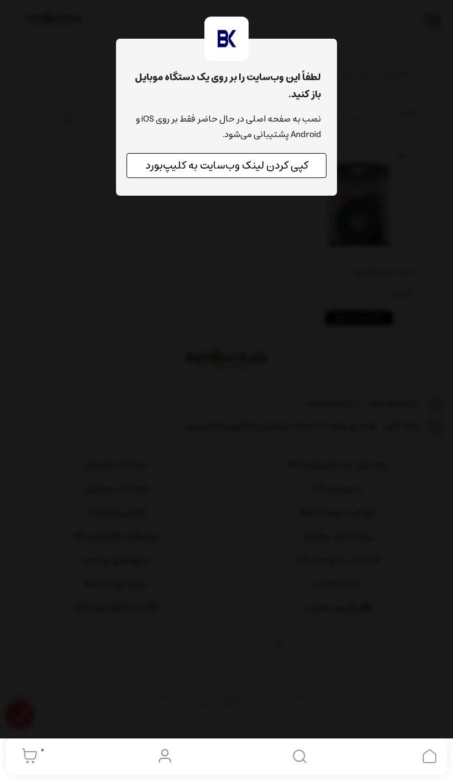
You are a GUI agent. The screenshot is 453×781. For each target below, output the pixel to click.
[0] (27, 756)
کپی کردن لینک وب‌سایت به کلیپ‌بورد (226, 165)
